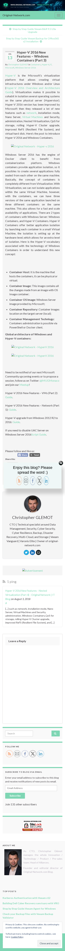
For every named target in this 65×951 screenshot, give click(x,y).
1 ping (11, 581)
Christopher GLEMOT (18, 64)
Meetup (24, 384)
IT (51, 64)
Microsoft (9, 67)
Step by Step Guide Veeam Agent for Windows (29, 908)
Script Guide (38, 434)
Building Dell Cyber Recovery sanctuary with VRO (31, 903)
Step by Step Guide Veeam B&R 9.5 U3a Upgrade (34, 30)
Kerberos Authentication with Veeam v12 (26, 897)
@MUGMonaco (49, 380)
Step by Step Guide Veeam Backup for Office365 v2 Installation (32, 40)
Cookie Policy (17, 937)
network (31, 112)
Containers (36, 64)
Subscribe (15, 795)
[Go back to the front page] (32, 5)
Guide (8, 397)
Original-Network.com (16, 15)
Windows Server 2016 (25, 67)
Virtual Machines (33, 117)
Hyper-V (45, 64)
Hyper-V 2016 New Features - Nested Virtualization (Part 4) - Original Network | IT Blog (30, 594)
